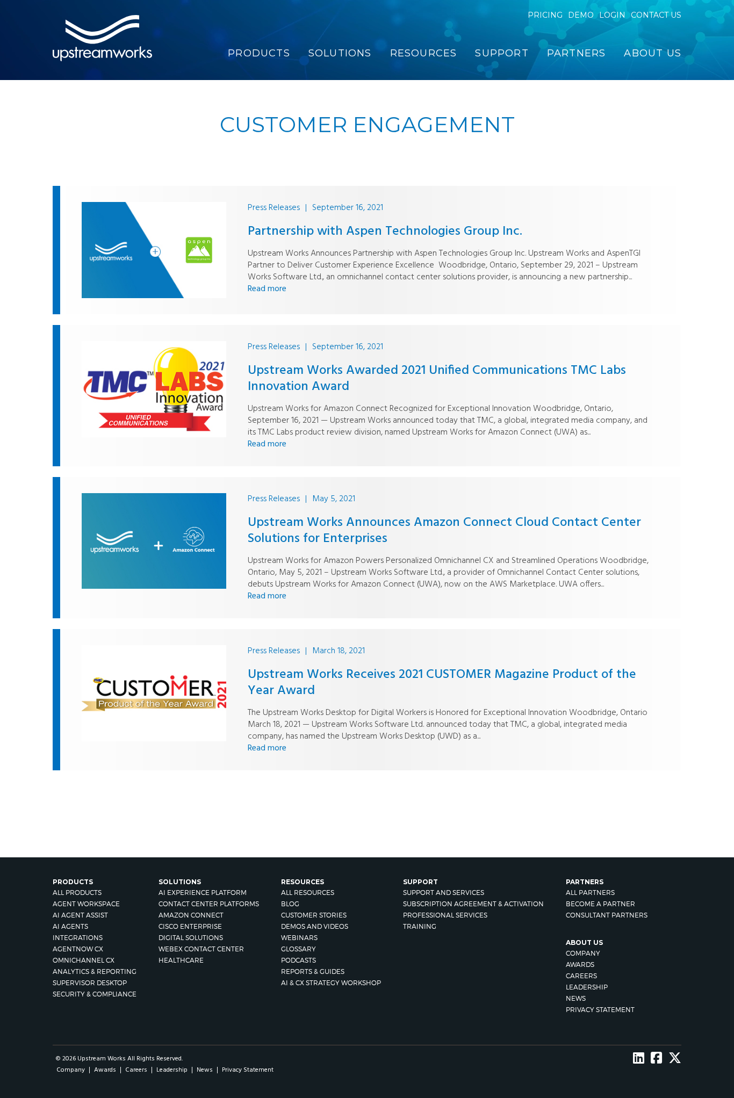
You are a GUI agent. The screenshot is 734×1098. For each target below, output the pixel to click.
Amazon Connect (191, 915)
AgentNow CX (78, 949)
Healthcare (181, 960)
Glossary (298, 949)
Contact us (656, 15)
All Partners (590, 892)
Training (419, 926)
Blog (290, 904)
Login (612, 15)
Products (259, 53)
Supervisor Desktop (90, 983)
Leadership (587, 987)
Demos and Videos (314, 926)
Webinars (299, 938)
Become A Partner (600, 904)
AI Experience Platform (203, 892)
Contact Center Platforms (209, 904)
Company (583, 953)
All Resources (307, 892)
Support (501, 53)
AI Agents (70, 926)
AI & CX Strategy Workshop (331, 983)
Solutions (340, 53)
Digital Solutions (191, 938)
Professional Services (445, 915)
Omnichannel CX (83, 960)
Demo (581, 15)
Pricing (545, 15)
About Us (652, 53)
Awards (580, 964)
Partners (576, 53)
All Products (77, 892)
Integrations (78, 938)
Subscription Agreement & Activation (473, 904)
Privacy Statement (600, 1010)
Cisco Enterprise (190, 926)
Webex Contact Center (201, 949)
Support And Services (443, 892)
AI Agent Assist (80, 915)
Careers (581, 976)
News (576, 998)
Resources (423, 53)
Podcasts (298, 960)
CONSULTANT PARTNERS (606, 915)
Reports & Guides (312, 971)
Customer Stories (314, 915)
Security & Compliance (94, 994)
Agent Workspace (86, 904)
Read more (267, 289)
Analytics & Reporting (94, 971)
